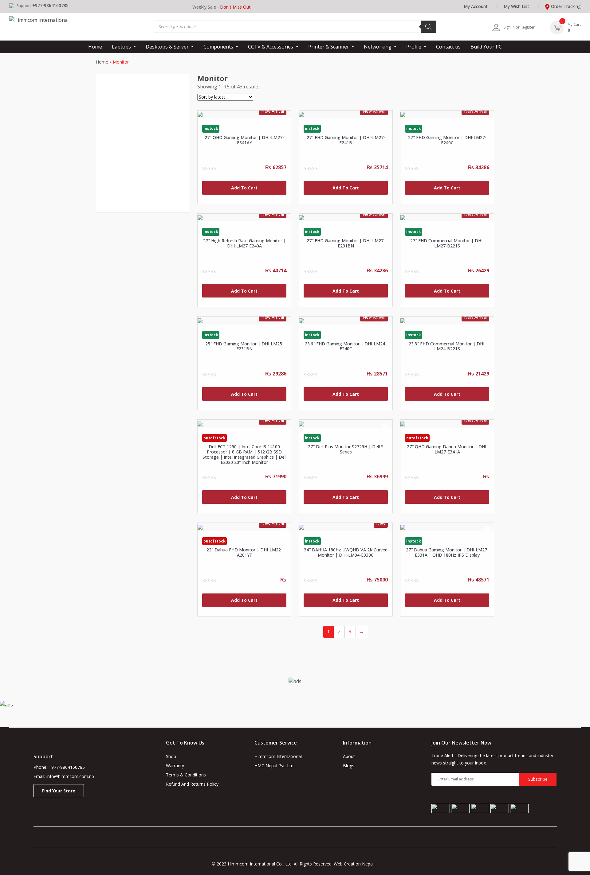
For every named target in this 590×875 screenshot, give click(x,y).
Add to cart (244, 188)
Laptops (122, 46)
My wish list (516, 6)
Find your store (58, 791)
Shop (171, 756)
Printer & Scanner (329, 46)
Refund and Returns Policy (192, 784)
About (349, 756)
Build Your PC (486, 46)
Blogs (348, 765)
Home (95, 46)
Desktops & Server (168, 46)
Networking (378, 46)
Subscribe (538, 779)
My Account (476, 6)
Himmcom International (278, 756)
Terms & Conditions (186, 775)
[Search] (428, 27)
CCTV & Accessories (271, 46)
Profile (414, 46)
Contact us (448, 46)
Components (218, 46)
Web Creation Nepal (356, 864)
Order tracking (566, 6)
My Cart (574, 24)
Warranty (175, 765)
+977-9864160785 (50, 5)
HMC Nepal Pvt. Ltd (273, 765)
